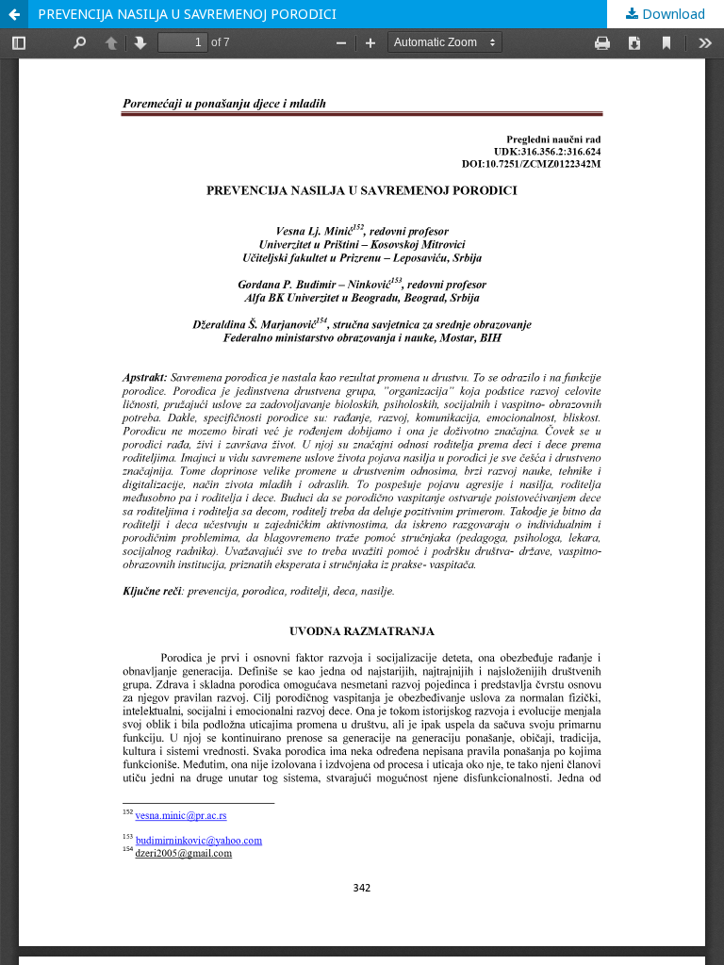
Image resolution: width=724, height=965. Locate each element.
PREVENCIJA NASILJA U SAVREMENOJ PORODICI (187, 14)
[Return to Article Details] (14, 14)
